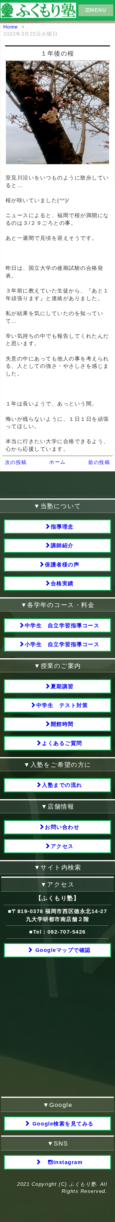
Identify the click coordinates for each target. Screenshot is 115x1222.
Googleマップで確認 (62, 950)
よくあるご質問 (62, 743)
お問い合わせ (62, 827)
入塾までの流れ (62, 785)
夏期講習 (62, 686)
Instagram (68, 1162)
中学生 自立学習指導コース (62, 626)
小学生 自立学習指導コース (62, 644)
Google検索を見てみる (61, 1124)
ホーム (57, 462)
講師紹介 (62, 545)
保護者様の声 (62, 565)
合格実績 (62, 583)
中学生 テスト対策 (62, 705)
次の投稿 (16, 462)
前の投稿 (99, 462)
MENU (98, 10)
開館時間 (62, 724)
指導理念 (62, 527)
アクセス (62, 846)
